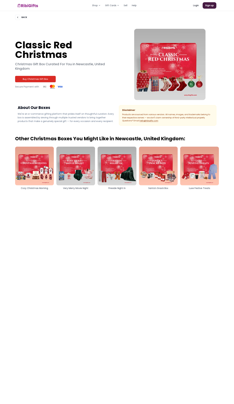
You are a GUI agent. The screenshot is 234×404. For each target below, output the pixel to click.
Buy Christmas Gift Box (35, 79)
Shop (95, 5)
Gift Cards (110, 5)
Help (134, 5)
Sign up (209, 5)
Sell (125, 5)
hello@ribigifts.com (148, 120)
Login (196, 5)
